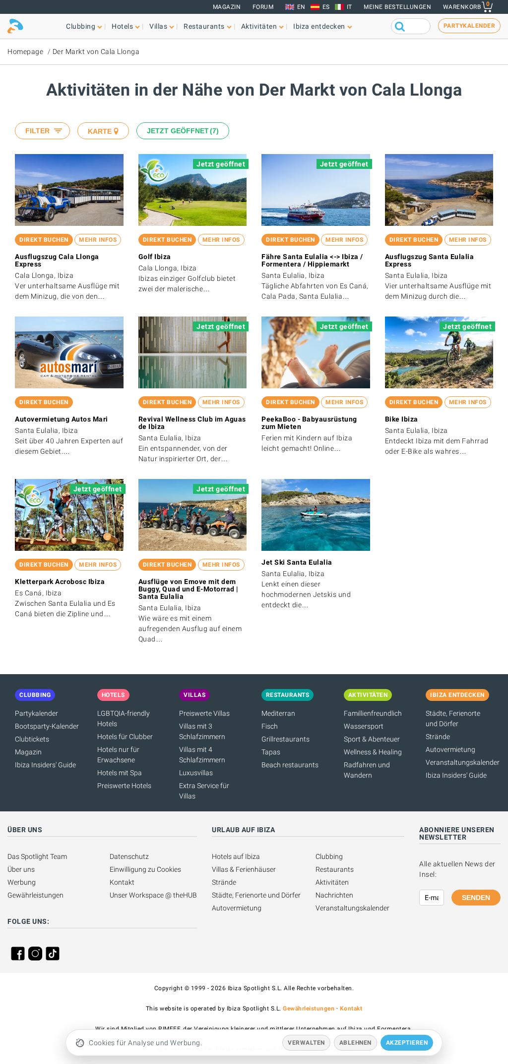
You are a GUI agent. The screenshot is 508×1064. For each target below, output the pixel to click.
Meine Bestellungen (397, 6)
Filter (37, 131)
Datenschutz (129, 856)
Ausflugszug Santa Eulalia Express (429, 260)
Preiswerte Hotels (124, 786)
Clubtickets (32, 739)
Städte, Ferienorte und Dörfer (256, 895)
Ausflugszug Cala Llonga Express (57, 260)
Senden (476, 898)
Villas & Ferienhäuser (244, 869)
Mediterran (278, 713)
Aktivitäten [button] (259, 26)
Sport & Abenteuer (372, 739)
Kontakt (122, 882)
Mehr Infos (98, 239)
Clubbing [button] (80, 26)
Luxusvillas (196, 773)
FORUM (263, 6)
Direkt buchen (43, 239)
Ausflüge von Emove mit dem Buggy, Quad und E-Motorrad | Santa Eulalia (188, 589)
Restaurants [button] (204, 26)
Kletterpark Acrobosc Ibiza (60, 581)
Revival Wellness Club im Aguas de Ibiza (192, 422)
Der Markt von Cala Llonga (96, 51)
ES (326, 6)
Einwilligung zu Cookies (145, 869)
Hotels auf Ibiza (236, 856)
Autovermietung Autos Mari (61, 419)
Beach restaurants (289, 765)
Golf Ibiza (154, 257)
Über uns (21, 869)
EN (301, 6)
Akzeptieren (407, 1042)
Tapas (270, 752)
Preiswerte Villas (204, 713)
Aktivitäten (332, 882)
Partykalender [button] (470, 25)
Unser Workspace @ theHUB (153, 895)
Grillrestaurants (285, 739)
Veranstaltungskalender (463, 762)
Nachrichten (334, 895)
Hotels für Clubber (125, 737)
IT (349, 6)
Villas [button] (158, 26)
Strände (438, 737)
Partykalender (36, 713)
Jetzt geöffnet (181, 131)
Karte (100, 131)
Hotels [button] (122, 26)
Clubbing (329, 856)
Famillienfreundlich (373, 713)
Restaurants (335, 869)
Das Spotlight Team (37, 856)
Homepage (25, 51)
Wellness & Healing (373, 752)
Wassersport (363, 726)
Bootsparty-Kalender (47, 726)
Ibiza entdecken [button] (319, 26)
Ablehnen (355, 1042)
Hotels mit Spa (119, 773)
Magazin (227, 6)
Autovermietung (450, 749)
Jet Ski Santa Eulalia (296, 562)
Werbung (21, 882)
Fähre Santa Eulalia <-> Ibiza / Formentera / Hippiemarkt (312, 260)
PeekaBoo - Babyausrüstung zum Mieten (309, 422)
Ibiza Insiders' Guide (45, 765)
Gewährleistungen (35, 895)
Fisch (269, 726)
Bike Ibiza (401, 419)
